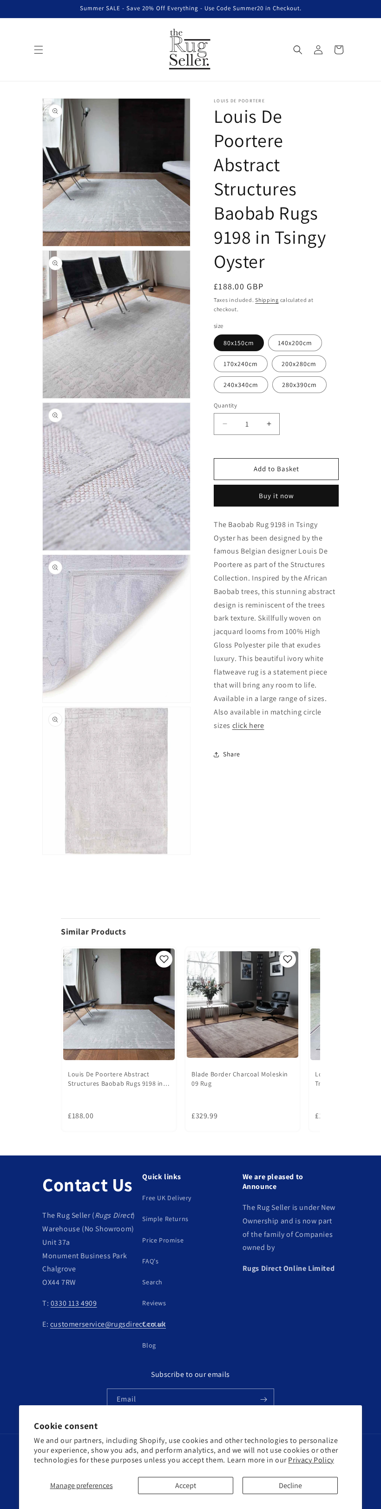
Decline (290, 1485)
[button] (38, 50)
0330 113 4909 (74, 1303)
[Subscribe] (263, 1399)
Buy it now (276, 495)
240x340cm (240, 385)
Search (152, 1282)
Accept (185, 1485)
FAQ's (150, 1261)
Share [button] (231, 754)
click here (248, 725)
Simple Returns (165, 1219)
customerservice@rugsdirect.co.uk (108, 1324)
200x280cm (299, 364)
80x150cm (238, 343)
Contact (154, 1324)
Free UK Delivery (166, 1198)
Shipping (267, 299)
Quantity (225, 405)
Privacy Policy (311, 1460)
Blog (149, 1345)
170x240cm (240, 364)
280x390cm (299, 385)
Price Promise (163, 1240)
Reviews (154, 1303)
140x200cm (295, 343)
